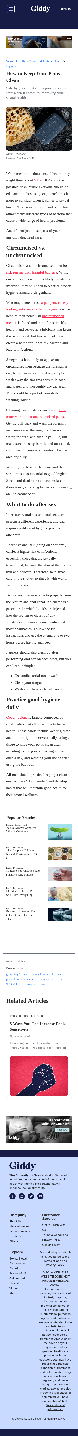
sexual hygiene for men (47, 974)
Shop (12, 1293)
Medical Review (19, 1226)
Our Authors (17, 1236)
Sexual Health (15, 61)
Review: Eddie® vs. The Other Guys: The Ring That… (20, 915)
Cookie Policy (51, 1244)
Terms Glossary (19, 1231)
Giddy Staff (20, 154)
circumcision (45, 979)
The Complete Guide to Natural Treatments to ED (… (21, 854)
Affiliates (14, 1241)
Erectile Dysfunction (14, 847)
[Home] (40, 9)
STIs (37, 180)
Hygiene (11, 66)
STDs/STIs (13, 984)
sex (60, 979)
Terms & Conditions (55, 1234)
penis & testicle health (19, 979)
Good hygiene (16, 717)
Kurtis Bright (22, 1036)
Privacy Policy (51, 1239)
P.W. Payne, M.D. (26, 158)
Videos (13, 1288)
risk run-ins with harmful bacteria (31, 272)
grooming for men (17, 974)
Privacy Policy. (55, 1265)
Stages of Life (18, 1273)
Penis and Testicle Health (45, 61)
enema (43, 984)
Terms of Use (52, 1260)
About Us (15, 1221)
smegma (30, 984)
